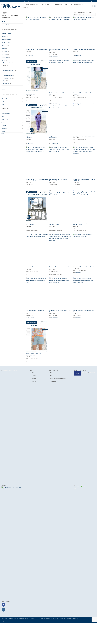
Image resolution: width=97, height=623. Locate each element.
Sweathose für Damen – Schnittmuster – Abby (84, 266)
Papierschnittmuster (7, 24)
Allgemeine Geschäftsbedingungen (27, 618)
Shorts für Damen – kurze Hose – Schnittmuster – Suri (34, 354)
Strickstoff (4, 128)
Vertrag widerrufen (73, 618)
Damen (11, 15)
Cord (3, 116)
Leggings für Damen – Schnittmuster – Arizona (35, 267)
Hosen (4, 65)
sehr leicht (4, 98)
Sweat (3, 131)
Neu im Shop (5, 42)
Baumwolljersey (6, 113)
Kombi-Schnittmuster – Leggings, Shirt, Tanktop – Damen (82, 223)
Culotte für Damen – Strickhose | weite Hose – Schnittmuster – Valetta (37, 180)
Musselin (4, 125)
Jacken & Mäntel (7, 67)
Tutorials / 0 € (5, 57)
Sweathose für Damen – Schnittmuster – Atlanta (83, 93)
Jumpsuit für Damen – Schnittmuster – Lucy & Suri (60, 311)
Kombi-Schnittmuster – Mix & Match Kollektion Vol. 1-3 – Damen (37, 223)
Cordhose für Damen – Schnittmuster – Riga (83, 136)
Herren (3, 86)
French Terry (5, 119)
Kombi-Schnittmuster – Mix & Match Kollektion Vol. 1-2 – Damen (84, 180)
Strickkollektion (6, 39)
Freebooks (69, 4)
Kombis (4, 48)
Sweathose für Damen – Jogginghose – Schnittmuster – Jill (35, 93)
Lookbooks (59, 4)
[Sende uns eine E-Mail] (94, 1)
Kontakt (88, 1)
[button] (22, 4)
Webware (4, 134)
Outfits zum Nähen (6, 33)
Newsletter (78, 4)
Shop (27, 4)
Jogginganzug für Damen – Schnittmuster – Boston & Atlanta (36, 136)
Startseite (5, 15)
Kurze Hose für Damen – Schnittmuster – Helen (35, 311)
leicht (3, 101)
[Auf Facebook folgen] (91, 1)
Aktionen (4, 36)
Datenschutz (12, 618)
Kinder (3, 89)
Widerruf (40, 618)
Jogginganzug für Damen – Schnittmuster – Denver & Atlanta (59, 136)
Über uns (33, 4)
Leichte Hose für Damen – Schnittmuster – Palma (59, 93)
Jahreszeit (4, 54)
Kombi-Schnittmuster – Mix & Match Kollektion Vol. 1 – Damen (60, 267)
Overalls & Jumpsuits (8, 75)
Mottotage (4, 51)
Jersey (3, 122)
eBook (3, 22)
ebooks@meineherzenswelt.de (13, 487)
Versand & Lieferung (50, 618)
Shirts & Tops (6, 83)
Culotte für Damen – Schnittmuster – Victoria (84, 49)
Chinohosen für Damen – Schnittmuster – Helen (59, 50)
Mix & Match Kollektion (8, 70)
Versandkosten (31, 55)
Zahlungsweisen (61, 618)
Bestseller (4, 45)
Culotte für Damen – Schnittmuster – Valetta (36, 49)
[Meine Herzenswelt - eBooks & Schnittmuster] (11, 6)
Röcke (4, 80)
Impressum (5, 618)
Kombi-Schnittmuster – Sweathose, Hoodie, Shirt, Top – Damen (59, 223)
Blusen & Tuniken (7, 62)
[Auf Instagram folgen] (93, 1)
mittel (3, 104)
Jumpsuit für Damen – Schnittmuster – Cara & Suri (84, 311)
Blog (42, 4)
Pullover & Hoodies (7, 78)
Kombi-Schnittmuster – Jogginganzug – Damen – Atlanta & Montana (58, 180)
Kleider (4, 73)
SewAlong (49, 4)
